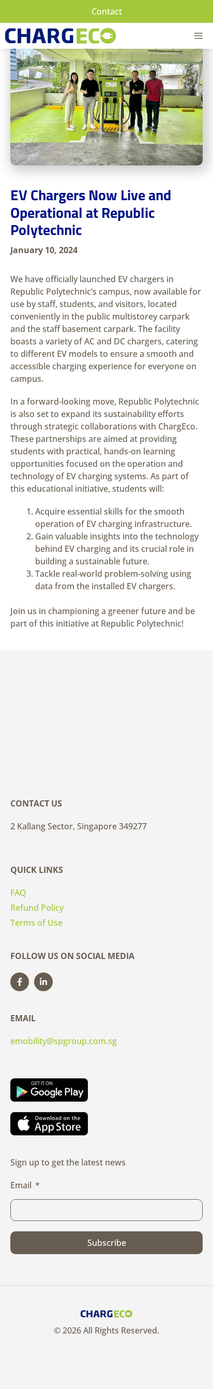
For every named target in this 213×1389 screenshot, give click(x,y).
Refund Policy (37, 907)
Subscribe (106, 1242)
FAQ (18, 892)
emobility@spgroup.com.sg (63, 1041)
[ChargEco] (60, 36)
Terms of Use (36, 922)
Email (21, 1185)
